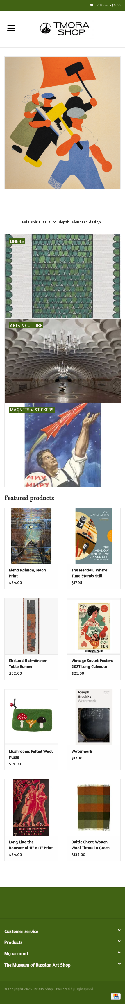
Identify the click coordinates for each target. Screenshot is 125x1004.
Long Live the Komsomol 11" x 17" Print (31, 844)
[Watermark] (94, 717)
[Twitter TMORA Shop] (41, 905)
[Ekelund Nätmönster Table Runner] (31, 626)
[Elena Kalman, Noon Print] (31, 536)
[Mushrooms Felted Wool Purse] (31, 717)
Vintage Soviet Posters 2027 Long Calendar (92, 663)
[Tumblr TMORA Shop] (83, 905)
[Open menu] (11, 28)
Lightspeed (84, 989)
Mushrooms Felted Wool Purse (31, 754)
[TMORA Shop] (74, 28)
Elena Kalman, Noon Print (27, 572)
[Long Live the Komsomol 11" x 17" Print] (31, 807)
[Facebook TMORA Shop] (31, 905)
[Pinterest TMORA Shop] (62, 905)
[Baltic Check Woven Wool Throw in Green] (94, 807)
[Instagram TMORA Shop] (94, 905)
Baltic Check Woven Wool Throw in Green (91, 844)
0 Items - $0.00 (109, 5)
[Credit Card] (115, 996)
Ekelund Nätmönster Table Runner (28, 663)
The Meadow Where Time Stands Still (89, 572)
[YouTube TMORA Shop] (73, 905)
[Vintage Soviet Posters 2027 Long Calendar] (94, 626)
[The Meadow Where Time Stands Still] (94, 536)
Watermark (82, 751)
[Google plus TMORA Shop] (52, 905)
